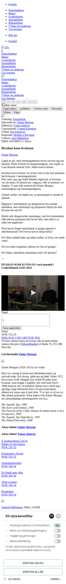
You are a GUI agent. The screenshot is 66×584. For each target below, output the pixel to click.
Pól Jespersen (17, 131)
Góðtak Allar (33, 571)
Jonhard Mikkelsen (12, 507)
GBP (24, 337)
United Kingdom (26, 128)
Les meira (14, 579)
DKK (4, 337)
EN (58, 516)
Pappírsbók (19, 119)
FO (51, 516)
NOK (31, 337)
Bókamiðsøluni (29, 344)
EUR (11, 337)
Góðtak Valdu (33, 563)
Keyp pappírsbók (11, 328)
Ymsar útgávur (21, 125)
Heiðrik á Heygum (24, 134)
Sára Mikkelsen (20, 138)
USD (18, 337)
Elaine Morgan (25, 122)
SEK (37, 337)
